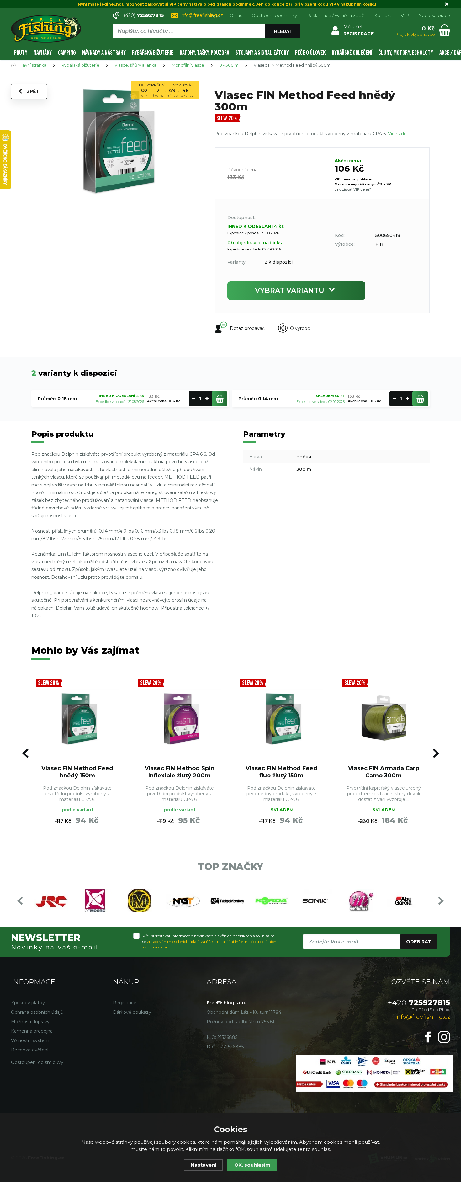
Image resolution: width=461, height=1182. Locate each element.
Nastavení (203, 1165)
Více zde (397, 134)
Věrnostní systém (30, 1040)
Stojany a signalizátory (262, 52)
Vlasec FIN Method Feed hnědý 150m (77, 772)
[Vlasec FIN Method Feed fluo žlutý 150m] (282, 719)
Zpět (33, 91)
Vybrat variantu (289, 290)
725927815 (419, 1002)
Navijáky (43, 52)
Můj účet (353, 27)
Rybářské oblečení (352, 52)
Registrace (124, 1003)
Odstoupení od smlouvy (37, 1062)
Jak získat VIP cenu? (353, 189)
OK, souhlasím (252, 1165)
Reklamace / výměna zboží (335, 15)
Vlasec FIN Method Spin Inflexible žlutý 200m (180, 772)
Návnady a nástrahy (104, 52)
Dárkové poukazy (132, 1012)
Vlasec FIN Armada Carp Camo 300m (383, 772)
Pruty (20, 52)
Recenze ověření (29, 1050)
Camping (67, 52)
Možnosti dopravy (30, 1021)
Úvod (214, 15)
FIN (379, 244)
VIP (405, 15)
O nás (236, 15)
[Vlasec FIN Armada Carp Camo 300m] (384, 719)
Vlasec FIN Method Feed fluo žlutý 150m (281, 772)
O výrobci (300, 328)
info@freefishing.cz (202, 15)
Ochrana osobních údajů (37, 1012)
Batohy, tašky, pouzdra (204, 52)
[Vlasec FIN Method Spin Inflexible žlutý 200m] (180, 719)
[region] (206, 44)
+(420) (142, 15)
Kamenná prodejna (32, 1031)
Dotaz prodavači (248, 328)
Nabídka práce (434, 15)
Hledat (283, 31)
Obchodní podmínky (274, 15)
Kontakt (382, 15)
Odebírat (419, 941)
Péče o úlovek (310, 52)
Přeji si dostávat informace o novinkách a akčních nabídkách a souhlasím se (209, 941)
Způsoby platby (28, 1003)
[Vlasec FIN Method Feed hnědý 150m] (77, 719)
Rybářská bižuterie (152, 52)
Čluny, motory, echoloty (406, 52)
